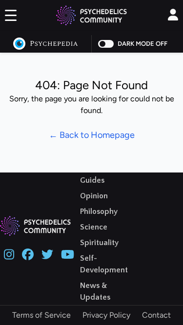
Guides (92, 180)
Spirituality (99, 242)
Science (93, 227)
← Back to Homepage (92, 135)
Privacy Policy (106, 315)
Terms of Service (41, 315)
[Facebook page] (28, 253)
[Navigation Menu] (11, 17)
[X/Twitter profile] (47, 253)
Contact (156, 315)
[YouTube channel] (67, 253)
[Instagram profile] (9, 253)
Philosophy (99, 211)
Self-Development (104, 264)
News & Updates (95, 291)
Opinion (94, 195)
